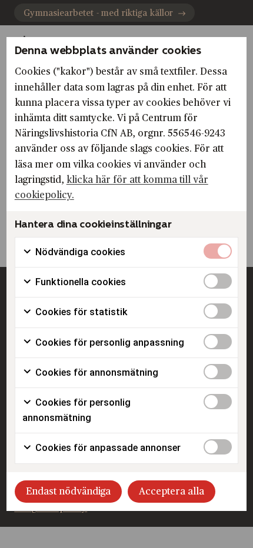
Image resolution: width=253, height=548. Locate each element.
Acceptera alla (171, 491)
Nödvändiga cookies (79, 252)
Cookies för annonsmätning (95, 372)
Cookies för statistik (80, 312)
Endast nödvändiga (68, 491)
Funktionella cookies (79, 282)
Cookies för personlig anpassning (108, 342)
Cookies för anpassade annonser (107, 447)
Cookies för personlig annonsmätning (76, 410)
